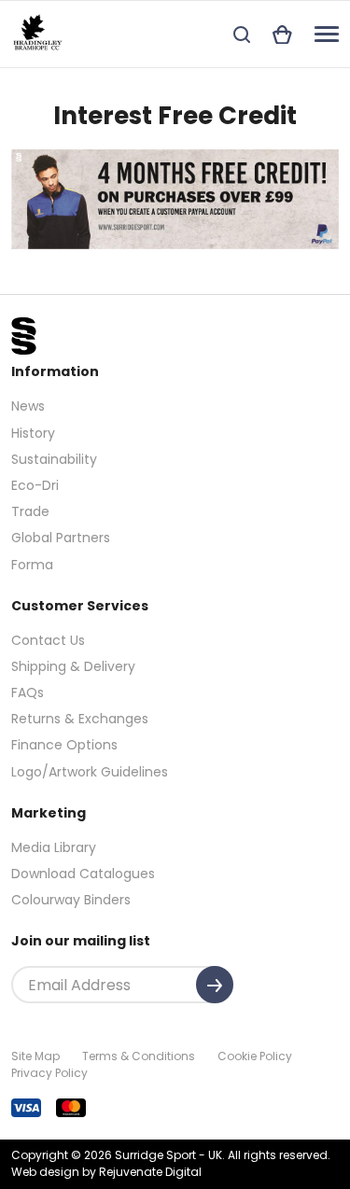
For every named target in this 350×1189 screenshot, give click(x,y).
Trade (30, 511)
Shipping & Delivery (73, 666)
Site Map (35, 1056)
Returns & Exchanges (79, 718)
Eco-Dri (35, 485)
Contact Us (48, 640)
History (33, 433)
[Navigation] (327, 34)
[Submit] (214, 984)
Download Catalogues (83, 873)
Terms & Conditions (138, 1056)
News (28, 406)
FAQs (27, 692)
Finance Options (64, 744)
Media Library (53, 847)
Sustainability (54, 459)
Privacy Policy (49, 1073)
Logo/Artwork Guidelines (89, 771)
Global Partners (60, 537)
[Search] (242, 34)
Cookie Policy (254, 1056)
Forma (32, 564)
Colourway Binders (71, 899)
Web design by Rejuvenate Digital (106, 1172)
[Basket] (282, 34)
